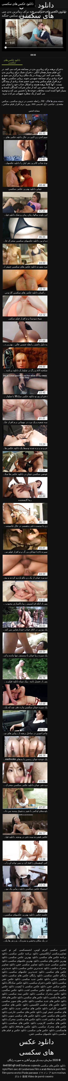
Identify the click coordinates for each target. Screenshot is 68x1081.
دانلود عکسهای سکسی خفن (43, 1033)
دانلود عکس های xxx (12, 997)
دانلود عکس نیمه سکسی (22, 993)
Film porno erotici (11, 1072)
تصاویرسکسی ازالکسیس (53, 953)
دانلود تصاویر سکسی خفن (30, 964)
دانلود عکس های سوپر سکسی (18, 1001)
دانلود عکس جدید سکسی (36, 979)
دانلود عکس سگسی (12, 990)
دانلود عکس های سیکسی (22, 1023)
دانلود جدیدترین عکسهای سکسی (26, 971)
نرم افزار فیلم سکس (13, 104)
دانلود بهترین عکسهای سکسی (24, 960)
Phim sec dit (14, 1069)
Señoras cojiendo (30, 1065)
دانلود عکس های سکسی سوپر (24, 1015)
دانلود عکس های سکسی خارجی (25, 1012)
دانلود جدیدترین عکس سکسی (34, 968)
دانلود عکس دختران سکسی (43, 982)
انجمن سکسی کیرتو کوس (50, 949)
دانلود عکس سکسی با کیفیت (31, 986)
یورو (27, 104)
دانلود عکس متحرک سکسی (51, 993)
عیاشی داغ (49, 104)
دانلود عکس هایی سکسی (41, 1030)
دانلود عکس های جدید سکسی (50, 1001)
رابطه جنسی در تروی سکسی (24, 101)
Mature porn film (56, 1069)
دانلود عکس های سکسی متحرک (24, 1019)
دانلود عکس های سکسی (53, 1065)
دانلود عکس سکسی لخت (38, 990)
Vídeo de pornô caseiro (40, 1076)
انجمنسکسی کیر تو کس (17, 949)
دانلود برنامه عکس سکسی (23, 953)
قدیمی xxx (37, 104)
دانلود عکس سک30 (18, 982)
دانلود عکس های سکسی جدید (32, 1008)
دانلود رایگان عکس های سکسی (26, 975)
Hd (42, 101)
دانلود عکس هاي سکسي (36, 997)
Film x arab (41, 1069)
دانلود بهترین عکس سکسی (23, 957)
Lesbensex (28, 1069)
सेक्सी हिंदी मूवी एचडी (11, 1065)
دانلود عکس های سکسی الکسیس (48, 1004)
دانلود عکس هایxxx (26, 1026)
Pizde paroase (30, 1072)
